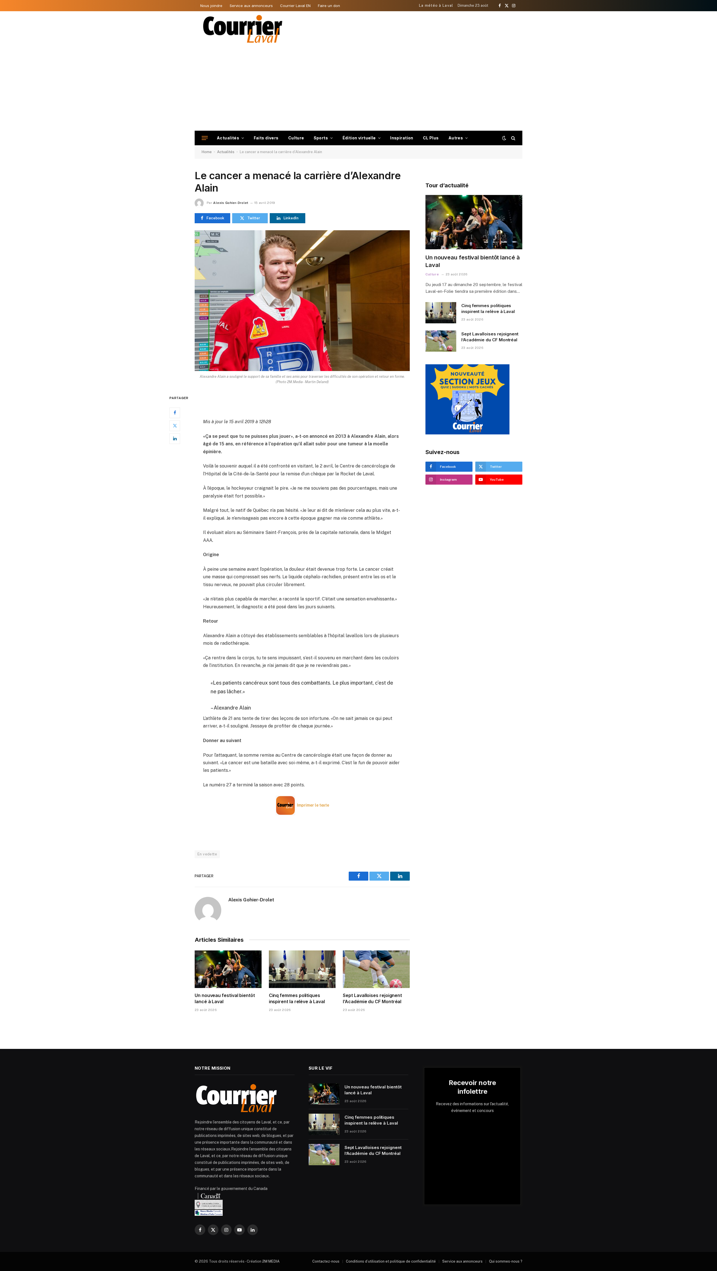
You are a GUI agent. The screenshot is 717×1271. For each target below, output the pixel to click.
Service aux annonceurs (251, 5)
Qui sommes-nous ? (505, 1261)
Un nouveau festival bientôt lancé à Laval (225, 998)
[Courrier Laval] (243, 29)
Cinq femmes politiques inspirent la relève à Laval (297, 998)
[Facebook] (174, 412)
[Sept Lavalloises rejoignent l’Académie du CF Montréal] (376, 969)
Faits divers (266, 137)
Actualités (228, 137)
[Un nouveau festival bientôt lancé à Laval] (228, 969)
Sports (321, 137)
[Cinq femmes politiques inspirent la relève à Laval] (302, 969)
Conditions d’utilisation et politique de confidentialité (391, 1261)
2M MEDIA (271, 1261)
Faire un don (329, 5)
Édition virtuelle (359, 137)
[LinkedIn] (174, 438)
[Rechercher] (512, 138)
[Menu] (205, 138)
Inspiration (401, 137)
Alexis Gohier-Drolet (230, 203)
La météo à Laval (436, 5)
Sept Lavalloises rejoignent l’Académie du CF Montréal (372, 998)
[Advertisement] (358, 88)
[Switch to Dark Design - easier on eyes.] (504, 138)
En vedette (207, 854)
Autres (455, 137)
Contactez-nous (325, 1261)
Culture (296, 137)
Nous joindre (211, 5)
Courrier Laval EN (295, 5)
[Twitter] (174, 425)
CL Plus (431, 137)
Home (207, 152)
